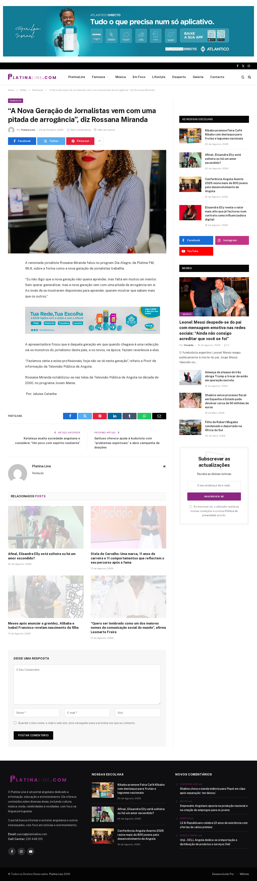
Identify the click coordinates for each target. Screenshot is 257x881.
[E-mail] (12, 314)
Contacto (217, 77)
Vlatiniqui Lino (189, 784)
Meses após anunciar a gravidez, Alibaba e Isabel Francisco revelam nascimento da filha (43, 626)
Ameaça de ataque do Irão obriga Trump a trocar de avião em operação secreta (226, 376)
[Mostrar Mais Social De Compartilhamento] (99, 141)
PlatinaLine (76, 77)
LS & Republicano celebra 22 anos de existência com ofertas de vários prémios (214, 825)
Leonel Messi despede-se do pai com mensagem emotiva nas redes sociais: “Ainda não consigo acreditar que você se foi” (212, 330)
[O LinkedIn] (12, 294)
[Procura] (249, 76)
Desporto (179, 77)
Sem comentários (80, 129)
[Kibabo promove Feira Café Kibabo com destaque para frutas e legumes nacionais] (190, 135)
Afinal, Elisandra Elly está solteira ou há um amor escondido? (41, 556)
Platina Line (28, 129)
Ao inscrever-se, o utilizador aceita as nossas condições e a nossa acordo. (215, 511)
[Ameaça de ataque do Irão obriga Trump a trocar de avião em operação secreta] (190, 377)
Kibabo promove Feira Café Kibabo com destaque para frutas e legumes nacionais (224, 134)
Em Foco (139, 77)
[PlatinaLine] (32, 77)
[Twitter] (12, 283)
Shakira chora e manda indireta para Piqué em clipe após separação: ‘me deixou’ (212, 791)
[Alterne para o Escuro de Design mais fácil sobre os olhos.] (243, 77)
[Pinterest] (12, 304)
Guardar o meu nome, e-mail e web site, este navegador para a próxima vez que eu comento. (76, 723)
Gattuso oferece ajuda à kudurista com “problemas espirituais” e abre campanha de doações (127, 443)
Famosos (98, 77)
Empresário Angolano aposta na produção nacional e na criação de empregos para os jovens (214, 808)
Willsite (244, 874)
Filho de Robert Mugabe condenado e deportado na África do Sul (223, 426)
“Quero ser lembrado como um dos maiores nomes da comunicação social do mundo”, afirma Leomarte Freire (128, 628)
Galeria (198, 77)
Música (120, 77)
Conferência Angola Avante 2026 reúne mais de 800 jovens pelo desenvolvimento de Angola (226, 185)
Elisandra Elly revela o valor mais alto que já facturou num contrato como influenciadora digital (225, 213)
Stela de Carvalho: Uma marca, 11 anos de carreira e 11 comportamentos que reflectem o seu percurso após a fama (127, 558)
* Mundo (186, 314)
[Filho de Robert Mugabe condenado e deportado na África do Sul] (190, 427)
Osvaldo (189, 345)
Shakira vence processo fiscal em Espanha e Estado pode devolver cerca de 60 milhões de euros (227, 401)
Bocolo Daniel (189, 835)
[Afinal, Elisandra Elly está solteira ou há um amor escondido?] (46, 527)
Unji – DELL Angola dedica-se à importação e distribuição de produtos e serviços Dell (208, 842)
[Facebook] (12, 273)
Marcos (184, 818)
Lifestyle (158, 77)
